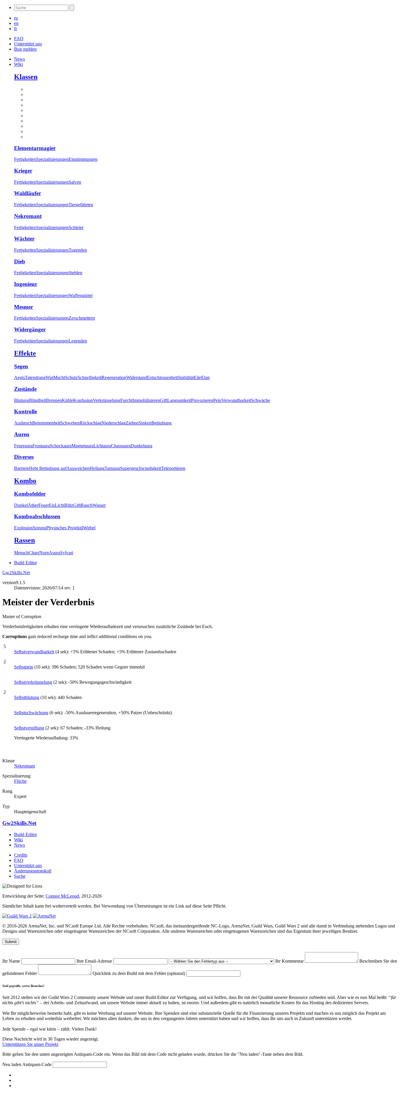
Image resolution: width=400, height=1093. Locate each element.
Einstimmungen (83, 159)
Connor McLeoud (62, 896)
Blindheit (37, 400)
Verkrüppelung (106, 400)
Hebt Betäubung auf (47, 468)
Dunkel (21, 505)
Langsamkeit (179, 400)
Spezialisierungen (52, 159)
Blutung (21, 400)
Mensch (21, 552)
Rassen (24, 540)
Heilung (97, 468)
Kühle (67, 400)
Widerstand (136, 377)
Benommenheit (46, 422)
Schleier (76, 227)
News (19, 59)
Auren (21, 434)
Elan (205, 377)
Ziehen (132, 422)
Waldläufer (27, 193)
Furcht (126, 400)
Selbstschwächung (31, 712)
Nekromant (28, 216)
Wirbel (89, 527)
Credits (20, 854)
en (16, 23)
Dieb (19, 261)
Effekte (25, 353)
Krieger (23, 171)
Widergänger (30, 329)
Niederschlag (113, 422)
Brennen (54, 400)
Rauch (87, 505)
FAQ (18, 38)
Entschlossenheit (162, 377)
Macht (59, 377)
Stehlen (75, 272)
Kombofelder (30, 494)
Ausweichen (78, 468)
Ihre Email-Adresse (94, 961)
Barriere (21, 468)
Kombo (25, 481)
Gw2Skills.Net (16, 572)
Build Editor (25, 562)
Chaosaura (121, 445)
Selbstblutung (26, 697)
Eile (197, 377)
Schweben (70, 422)
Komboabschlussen (37, 516)
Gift (163, 400)
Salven (75, 182)
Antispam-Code (37, 1064)
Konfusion (83, 400)
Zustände (25, 389)
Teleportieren (173, 468)
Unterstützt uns (28, 43)
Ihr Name (11, 961)
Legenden (78, 340)
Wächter (24, 239)
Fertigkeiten (25, 159)
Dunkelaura (141, 445)
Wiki (18, 64)
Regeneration (114, 377)
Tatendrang (35, 377)
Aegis (19, 377)
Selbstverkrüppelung (33, 682)
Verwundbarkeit (236, 400)
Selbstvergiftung (29, 727)
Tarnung (112, 468)
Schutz (71, 377)
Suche (19, 876)
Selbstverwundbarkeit (34, 651)
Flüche (20, 781)
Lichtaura (102, 445)
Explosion (23, 527)
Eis (52, 505)
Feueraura (23, 445)
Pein (217, 400)
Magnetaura (82, 445)
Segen (21, 366)
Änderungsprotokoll (32, 870)
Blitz (68, 505)
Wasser (99, 505)
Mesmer (23, 307)
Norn (44, 552)
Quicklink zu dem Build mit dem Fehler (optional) (139, 973)
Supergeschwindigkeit (140, 468)
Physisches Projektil (64, 527)
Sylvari (66, 552)
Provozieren (202, 400)
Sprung (39, 527)
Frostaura (41, 445)
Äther (33, 505)
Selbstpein (23, 666)
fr (15, 28)
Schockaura (60, 445)
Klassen (25, 77)
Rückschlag (90, 422)
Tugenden (78, 250)
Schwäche (260, 400)
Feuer (43, 505)
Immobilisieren (146, 400)
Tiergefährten (81, 204)
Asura (54, 552)
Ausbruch (23, 422)
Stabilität (186, 377)
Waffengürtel (81, 295)
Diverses (24, 457)
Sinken (145, 422)
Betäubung (161, 422)
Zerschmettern (82, 318)
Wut (49, 377)
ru (16, 18)
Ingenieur (25, 284)
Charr (34, 552)
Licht (59, 505)
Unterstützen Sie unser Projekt (30, 1044)
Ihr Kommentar (290, 961)
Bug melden (25, 49)
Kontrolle (25, 411)
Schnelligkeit (90, 377)
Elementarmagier (35, 148)
